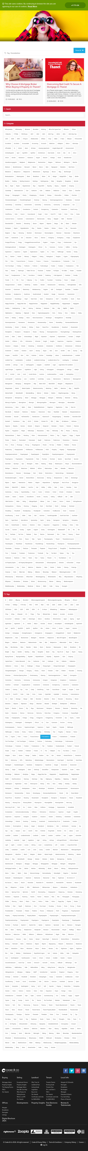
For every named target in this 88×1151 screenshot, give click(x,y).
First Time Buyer (9, 266)
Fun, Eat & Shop (65, 1097)
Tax (69, 529)
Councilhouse (55, 689)
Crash (59, 214)
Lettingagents (60, 369)
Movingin (31, 402)
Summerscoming (48, 995)
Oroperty (15, 426)
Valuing (57, 1028)
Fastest (19, 256)
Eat (22, 237)
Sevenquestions (9, 506)
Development (63, 703)
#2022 (10, 600)
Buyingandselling (20, 656)
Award (69, 633)
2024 (64, 134)
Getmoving (61, 285)
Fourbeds (79, 270)
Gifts (80, 285)
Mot (20, 868)
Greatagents (21, 769)
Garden (20, 285)
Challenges (30, 666)
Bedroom (7, 167)
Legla (35, 369)
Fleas (6, 270)
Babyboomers (31, 162)
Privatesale (19, 911)
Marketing (48, 388)
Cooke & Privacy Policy (39, 1142)
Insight (45, 341)
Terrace (27, 539)
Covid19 (15, 694)
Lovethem (32, 379)
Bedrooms (22, 642)
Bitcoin (54, 172)
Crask (27, 694)
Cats (57, 661)
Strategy (64, 525)
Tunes (74, 1019)
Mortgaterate (71, 864)
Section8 (45, 962)
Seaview (21, 496)
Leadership (8, 840)
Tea (6, 534)
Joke (69, 350)
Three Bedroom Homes (75, 548)
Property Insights (7, 1085)
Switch (27, 1000)
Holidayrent (8, 788)
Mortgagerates (45, 864)
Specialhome (24, 520)
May (70, 388)
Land (77, 831)
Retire (22, 948)
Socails (17, 981)
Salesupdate (75, 953)
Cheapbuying (32, 195)
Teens (63, 534)
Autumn (45, 157)
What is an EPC (21, 1097)
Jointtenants (65, 826)
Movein (56, 868)
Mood (26, 398)
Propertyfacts (45, 454)
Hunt (18, 807)
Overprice (37, 426)
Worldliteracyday (9, 586)
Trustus (42, 558)
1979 (36, 605)
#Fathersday (18, 129)
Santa (61, 487)
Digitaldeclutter (25, 228)
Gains (14, 755)
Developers (8, 228)
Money (73, 393)
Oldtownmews (46, 887)
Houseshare (79, 798)
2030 (27, 609)
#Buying (18, 600)
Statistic (28, 991)
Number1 (7, 421)
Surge (13, 1000)
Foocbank (40, 270)
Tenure (14, 539)
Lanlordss (7, 365)
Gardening (27, 285)
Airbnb (20, 148)
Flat (78, 266)
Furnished (49, 280)
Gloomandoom (50, 760)
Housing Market (27, 802)
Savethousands (26, 958)
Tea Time (20, 534)
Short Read (49, 506)
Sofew (23, 515)
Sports (42, 520)
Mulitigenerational (73, 868)
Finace (25, 736)
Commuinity (47, 204)
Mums (6, 873)
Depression (24, 703)
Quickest (76, 459)
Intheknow (78, 346)
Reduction (15, 468)
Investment (8, 350)
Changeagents (71, 666)
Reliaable (63, 468)
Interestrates (49, 346)
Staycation (47, 525)
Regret (57, 934)
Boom (41, 647)
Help (59, 308)
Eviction (60, 247)
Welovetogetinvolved (64, 572)
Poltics (53, 901)
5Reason (69, 139)
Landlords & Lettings (39, 360)
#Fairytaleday (8, 129)
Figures (65, 256)
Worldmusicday (47, 1042)
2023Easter (8, 609)
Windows (25, 581)
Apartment (79, 623)
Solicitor (46, 981)
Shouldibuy (8, 511)
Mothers (33, 868)
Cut (6, 699)
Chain (70, 190)
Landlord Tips (8, 360)
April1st (13, 628)
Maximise (63, 388)
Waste (58, 1033)
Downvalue (67, 233)
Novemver (69, 882)
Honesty (24, 327)
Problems (66, 445)
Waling (44, 1033)
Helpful (72, 308)
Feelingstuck (49, 256)
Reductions (24, 468)
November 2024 (76, 416)
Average (52, 157)
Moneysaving (18, 398)
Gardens (35, 285)
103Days (15, 605)
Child (57, 670)
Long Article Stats (72, 845)
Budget (55, 176)
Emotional (65, 713)
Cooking (15, 689)
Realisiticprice (58, 463)
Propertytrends (29, 459)
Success (7, 529)
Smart (64, 511)
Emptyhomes (76, 237)
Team (35, 534)
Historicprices (33, 783)
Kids (27, 355)
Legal (54, 365)
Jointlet (63, 350)
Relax (56, 468)
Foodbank (50, 746)
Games (20, 755)
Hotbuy (31, 327)
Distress (54, 228)
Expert (48, 727)
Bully (52, 181)
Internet (18, 821)
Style (26, 995)
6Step (12, 614)
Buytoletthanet (40, 656)
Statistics (32, 525)
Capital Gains (8, 661)
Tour (73, 553)
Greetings (36, 769)
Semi (48, 501)
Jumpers (7, 355)
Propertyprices (9, 459)
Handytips (25, 774)
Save (75, 487)
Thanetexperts (9, 544)
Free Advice (32, 275)
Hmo (48, 783)
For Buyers (56, 270)
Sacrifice (30, 487)
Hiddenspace (8, 783)
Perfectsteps (31, 431)
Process (74, 445)
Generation (78, 755)
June (24, 831)
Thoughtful (63, 548)
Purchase (44, 459)
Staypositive (56, 525)
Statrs (35, 991)
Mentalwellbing (30, 393)
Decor (53, 699)
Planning (75, 431)
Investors (24, 350)
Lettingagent (50, 369)
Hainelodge (8, 774)
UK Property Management (25, 562)
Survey (42, 529)
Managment (27, 383)
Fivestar (53, 266)
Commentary (8, 204)
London (62, 845)
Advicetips (75, 143)
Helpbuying (49, 779)
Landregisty (75, 360)
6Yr (26, 614)
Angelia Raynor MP (57, 148)
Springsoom (56, 520)
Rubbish (23, 487)
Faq (6, 256)
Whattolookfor (52, 577)
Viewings (73, 567)
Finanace (30, 261)
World (30, 1042)
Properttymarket (75, 911)
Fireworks (72, 736)
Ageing (72, 619)
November (66, 416)
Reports (44, 944)
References (39, 934)
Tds (79, 529)
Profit (47, 449)
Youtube (53, 1047)
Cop (21, 689)
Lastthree (58, 835)
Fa (48, 252)
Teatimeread (50, 534)
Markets (79, 854)
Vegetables (64, 1028)
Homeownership (42, 322)
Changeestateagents (10, 670)
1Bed (42, 605)
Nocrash (16, 416)
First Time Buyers (21, 741)
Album (35, 623)
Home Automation (38, 318)
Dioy (33, 228)
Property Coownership (18, 915)
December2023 (9, 223)
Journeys (74, 826)
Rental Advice (48, 473)
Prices (12, 445)
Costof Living (73, 209)
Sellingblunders (71, 967)
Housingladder (48, 802)
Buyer (11, 186)
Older (57, 421)
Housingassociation (52, 332)
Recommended (55, 929)
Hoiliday (67, 783)
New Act (73, 407)
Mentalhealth (19, 393)
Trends (30, 558)
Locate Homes (32, 374)
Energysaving (49, 718)
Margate (60, 383)
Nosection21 (46, 416)
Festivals (68, 732)
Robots (7, 487)
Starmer (7, 991)
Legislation (19, 369)
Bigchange (46, 172)
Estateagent (22, 247)
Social (17, 515)
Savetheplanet (14, 958)
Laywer (71, 835)
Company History (70, 1142)
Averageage (16, 633)
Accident (62, 614)
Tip (71, 1014)
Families (69, 252)
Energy (20, 242)
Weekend (54, 572)
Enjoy (59, 242)
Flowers (13, 270)
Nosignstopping (56, 416)
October (36, 421)
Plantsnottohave (9, 435)
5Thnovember (78, 139)
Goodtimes (27, 294)
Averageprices (38, 633)
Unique (78, 562)
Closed (65, 675)
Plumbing (26, 435)
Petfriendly (55, 431)
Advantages (32, 619)
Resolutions (79, 944)
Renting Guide (50, 1085)
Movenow (67, 398)
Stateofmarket (15, 525)
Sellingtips (19, 972)
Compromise (66, 204)
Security (45, 496)
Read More (32, 6)
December (69, 219)
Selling (24, 501)
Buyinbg (49, 186)
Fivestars (60, 266)
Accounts (43, 143)
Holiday (14, 318)
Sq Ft (39, 986)
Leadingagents (30, 365)
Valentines (34, 1028)
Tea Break (12, 534)
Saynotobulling (25, 492)
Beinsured (27, 167)
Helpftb (65, 308)
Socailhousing (9, 515)
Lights (12, 845)
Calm (63, 656)
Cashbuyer (50, 661)
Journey (75, 350)
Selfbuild (60, 496)
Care (27, 190)
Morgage (27, 864)
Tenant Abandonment (61, 1005)
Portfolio (7, 906)
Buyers (18, 186)
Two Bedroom (62, 558)
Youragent (64, 586)
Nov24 (23, 882)
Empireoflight (74, 713)
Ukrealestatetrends (53, 1024)
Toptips (62, 553)
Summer (14, 529)
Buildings (35, 181)
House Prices (8, 798)
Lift (6, 374)
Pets (62, 431)
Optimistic (25, 892)
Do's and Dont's (50, 1089)
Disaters (46, 228)
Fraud (6, 275)
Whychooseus (32, 1038)
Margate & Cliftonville (67, 1082)
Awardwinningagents (11, 162)
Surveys (20, 1000)
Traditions (16, 558)
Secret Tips (21, 962)
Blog (60, 172)
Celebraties (72, 661)
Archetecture (41, 153)
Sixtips (51, 977)
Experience (17, 252)
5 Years (62, 139)
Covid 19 (53, 214)
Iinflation (42, 807)
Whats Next (29, 577)
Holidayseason (26, 788)
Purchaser (52, 459)
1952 (30, 605)
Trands (41, 1019)
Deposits (49, 223)
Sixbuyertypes (42, 977)
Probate (27, 911)
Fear (54, 732)
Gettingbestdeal (71, 285)
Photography (75, 897)
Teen (19, 1005)
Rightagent (56, 482)
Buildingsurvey (44, 181)
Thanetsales (8, 548)
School (54, 492)
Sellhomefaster (34, 967)
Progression (65, 911)
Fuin (22, 280)
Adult (24, 619)
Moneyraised (8, 398)
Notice (16, 882)
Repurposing (52, 944)
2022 (37, 134)
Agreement (17, 623)
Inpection (61, 812)
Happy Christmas (9, 303)
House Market (74, 793)
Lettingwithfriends (62, 840)
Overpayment (51, 892)
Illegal (36, 336)
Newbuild (16, 412)
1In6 (48, 605)
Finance (38, 261)
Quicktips (16, 463)
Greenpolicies (49, 299)
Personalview (40, 431)
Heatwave (46, 308)
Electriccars (30, 713)
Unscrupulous (64, 1024)
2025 (6, 139)
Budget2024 (63, 176)
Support (36, 529)
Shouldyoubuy (26, 511)
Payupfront (15, 431)
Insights (52, 341)
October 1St (44, 421)
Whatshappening (40, 577)
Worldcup (37, 1042)
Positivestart (22, 440)
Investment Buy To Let (54, 821)
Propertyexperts (35, 454)
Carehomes (36, 661)
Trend (23, 558)
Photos (68, 431)
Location (41, 374)
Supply (70, 995)
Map (35, 383)
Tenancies (35, 1005)
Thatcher (27, 1014)
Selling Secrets (21, 1094)
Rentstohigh (74, 478)
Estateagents (32, 247)
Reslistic (30, 482)
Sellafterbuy (8, 967)
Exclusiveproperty (9, 727)
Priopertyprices (36, 445)
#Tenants (66, 129)
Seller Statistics (9, 501)
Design (56, 223)
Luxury (48, 379)
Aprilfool (33, 153)
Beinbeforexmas (17, 167)
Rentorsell (14, 944)
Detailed (74, 223)
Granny (7, 769)
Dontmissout (38, 233)
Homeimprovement (10, 322)
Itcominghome (17, 826)
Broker (43, 176)
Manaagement (77, 379)
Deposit (42, 223)
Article (7, 157)
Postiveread (32, 440)
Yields (50, 586)
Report (14, 482)
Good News (79, 760)
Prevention (75, 440)
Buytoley (49, 656)
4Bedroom (62, 609)
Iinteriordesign (28, 336)
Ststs (77, 525)
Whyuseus (8, 581)
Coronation (64, 209)
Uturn (23, 567)
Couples (71, 689)
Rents (66, 478)
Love (25, 379)
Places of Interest (66, 1099)
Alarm (26, 148)
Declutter (18, 223)
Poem (33, 901)
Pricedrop (51, 906)
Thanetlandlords (63, 1010)
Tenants (7, 539)
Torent (21, 1019)
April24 (28, 628)
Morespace (19, 864)
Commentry (18, 204)
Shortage (63, 506)
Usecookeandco (9, 567)
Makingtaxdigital (76, 849)
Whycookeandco (68, 577)
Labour (57, 355)
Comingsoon (73, 675)
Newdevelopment (18, 878)
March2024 (52, 383)
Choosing (79, 670)
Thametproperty (48, 539)
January (38, 350)
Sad (37, 487)
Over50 (33, 892)
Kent (22, 355)
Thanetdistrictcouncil (68, 539)
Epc (76, 242)
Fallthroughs (8, 732)
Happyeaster (44, 303)
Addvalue (17, 619)
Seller (71, 496)
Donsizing (21, 233)
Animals (43, 623)
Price (6, 445)
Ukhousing (33, 1024)
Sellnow (42, 501)
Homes (51, 322)
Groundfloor (65, 299)
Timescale (13, 553)
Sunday (22, 529)
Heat (24, 308)
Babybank (22, 162)
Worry (17, 1047)
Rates (36, 463)
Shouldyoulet (37, 511)
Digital (15, 228)
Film (6, 261)
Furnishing (58, 280)
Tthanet (49, 558)
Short (41, 506)
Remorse (18, 473)
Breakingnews (20, 176)
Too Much (54, 553)
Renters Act (55, 939)
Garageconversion (10, 285)
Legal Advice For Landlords (66, 365)
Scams (40, 492)
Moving (75, 398)
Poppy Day (61, 901)
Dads (11, 699)
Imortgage (51, 807)
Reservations (22, 482)
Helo (53, 308)
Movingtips (62, 402)
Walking (30, 572)
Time (6, 553)
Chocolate (71, 670)
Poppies (64, 435)
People (23, 431)
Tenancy (70, 534)
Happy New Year (21, 303)
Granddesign (18, 299)
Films (12, 261)
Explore (42, 252)
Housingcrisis (38, 802)
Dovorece (57, 708)
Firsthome (26, 266)
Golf (52, 289)
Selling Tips (61, 967)
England (45, 242)
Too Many (8, 1019)
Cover (46, 214)
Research (61, 944)
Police (33, 435)
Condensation (9, 209)
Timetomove (31, 553)
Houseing (26, 798)
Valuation (38, 567)
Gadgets (73, 280)
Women (51, 581)
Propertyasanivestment (11, 454)
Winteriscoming (42, 581)
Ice (24, 807)
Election (43, 237)
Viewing (66, 567)
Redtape (7, 468)
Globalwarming (36, 289)
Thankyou (17, 548)
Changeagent (15, 195)
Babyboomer (77, 633)
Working (58, 581)
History (60, 313)
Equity (71, 718)
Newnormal (42, 412)
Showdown (33, 977)
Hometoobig (8, 327)
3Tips (49, 139)
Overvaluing (79, 892)
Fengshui (58, 256)
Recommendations (77, 463)
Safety (49, 487)
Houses (35, 332)
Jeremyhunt (41, 826)
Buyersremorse (26, 186)
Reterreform (14, 948)
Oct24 (29, 421)
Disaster (39, 228)
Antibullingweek (9, 153)
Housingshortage (65, 332)
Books (35, 647)
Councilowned (31, 214)
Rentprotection (58, 478)
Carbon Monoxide (20, 661)
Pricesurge (19, 445)
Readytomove (27, 929)
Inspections (60, 341)
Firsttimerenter (69, 741)
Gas (47, 755)
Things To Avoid (52, 548)
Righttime (79, 948)
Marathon (18, 854)
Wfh (74, 572)
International (68, 346)
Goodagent (59, 289)
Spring (48, 520)
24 (38, 609)
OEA (52, 421)
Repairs (7, 482)
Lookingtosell (8, 379)
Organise (7, 426)
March (25, 854)
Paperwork (16, 897)
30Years (43, 139)
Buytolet (64, 186)
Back (16, 638)
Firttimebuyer (8, 746)
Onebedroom (73, 887)
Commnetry (38, 204)
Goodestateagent (18, 765)
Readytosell (37, 929)
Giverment (8, 289)
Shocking (26, 506)
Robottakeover (27, 953)
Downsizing (74, 708)
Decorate (60, 699)
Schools (61, 492)
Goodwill (46, 294)
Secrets (38, 496)
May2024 (76, 388)
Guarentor (64, 769)
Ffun (6, 736)
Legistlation (28, 369)
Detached (38, 703)
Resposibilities (46, 482)
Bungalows (68, 181)
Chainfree (77, 190)
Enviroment (59, 718)
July (81, 350)
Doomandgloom (49, 233)
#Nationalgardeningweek (38, 600)
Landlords (28, 360)
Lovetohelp (41, 379)
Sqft (45, 986)
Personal (46, 897)
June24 (30, 831)
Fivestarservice (69, 266)
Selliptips (28, 972)
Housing (42, 332)
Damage (18, 699)
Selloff (35, 972)
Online (7, 892)
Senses (54, 501)
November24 (49, 882)
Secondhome (30, 496)
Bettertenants (36, 172)
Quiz (23, 463)
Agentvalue (8, 623)
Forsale (72, 270)
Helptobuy (18, 313)
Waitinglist (36, 1033)
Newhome (25, 412)
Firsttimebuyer (44, 266)
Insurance (7, 346)
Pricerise (59, 906)
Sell (66, 496)
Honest (17, 327)
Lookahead (15, 849)
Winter (33, 581)
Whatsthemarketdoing (20, 1038)
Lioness (26, 845)
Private (45, 445)
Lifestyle (76, 369)
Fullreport (52, 751)
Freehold (40, 275)
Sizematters (47, 511)
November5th (59, 882)
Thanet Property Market (49, 1010)
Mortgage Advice (7, 1082)
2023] (58, 134)
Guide (72, 299)
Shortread (71, 506)
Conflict (18, 209)
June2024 (15, 355)
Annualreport (58, 623)
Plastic (19, 435)
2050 (18, 139)
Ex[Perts (68, 247)
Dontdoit (29, 233)
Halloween (17, 774)
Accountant (8, 619)
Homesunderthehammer (71, 322)
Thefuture (25, 548)
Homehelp (68, 318)
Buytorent (56, 656)
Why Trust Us (35, 1082)
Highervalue (18, 783)
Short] (56, 506)
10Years (74, 129)
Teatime (42, 534)
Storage (63, 991)
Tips (47, 553)
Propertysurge (65, 920)
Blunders (28, 647)
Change (7, 195)
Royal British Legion (39, 953)
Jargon (45, 350)
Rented (21, 478)
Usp (18, 567)
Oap (24, 421)
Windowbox (17, 581)
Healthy (7, 308)
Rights (71, 948)
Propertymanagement (58, 454)
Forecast (77, 746)
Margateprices (69, 383)
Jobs (51, 350)
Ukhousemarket (40, 562)
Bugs (70, 176)
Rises (11, 953)
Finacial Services (20, 261)
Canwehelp (8, 190)
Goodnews (8, 294)
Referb (24, 934)
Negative (65, 873)
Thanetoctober (74, 1010)
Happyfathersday (54, 303)
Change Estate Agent (59, 666)
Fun (36, 280)
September (53, 972)
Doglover (7, 233)
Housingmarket (59, 802)
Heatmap (38, 308)
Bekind (34, 167)
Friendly (75, 275)
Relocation (71, 468)
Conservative (36, 685)
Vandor (52, 567)
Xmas (23, 1047)
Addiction (52, 143)
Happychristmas (33, 303)
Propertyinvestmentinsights (68, 915)
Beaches (75, 162)
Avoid (59, 157)
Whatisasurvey (9, 577)
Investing (33, 821)
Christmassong (34, 675)
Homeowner (21, 322)
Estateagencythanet (10, 247)
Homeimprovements (62, 788)
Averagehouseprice (27, 633)
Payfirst (7, 431)
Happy (33, 774)
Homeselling (59, 322)
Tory (68, 553)
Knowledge (49, 355)
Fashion (12, 256)
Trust (36, 558)
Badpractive (51, 638)
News (49, 412)
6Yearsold (19, 614)
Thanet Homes (36, 1010)
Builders (7, 181)
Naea (29, 407)
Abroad (55, 614)
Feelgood (34, 256)
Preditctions (56, 440)
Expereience (8, 252)
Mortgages (42, 398)
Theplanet (42, 548)
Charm (43, 670)
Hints (53, 313)
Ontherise (74, 421)
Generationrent (51, 285)
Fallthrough (60, 252)
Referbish (32, 468)
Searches (77, 492)
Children (66, 195)
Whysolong (79, 577)
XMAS (44, 586)
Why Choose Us (21, 1092)
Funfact (42, 280)
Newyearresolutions (75, 412)
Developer (54, 703)
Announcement (70, 148)
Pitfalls (7, 901)
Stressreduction (9, 995)
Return (37, 948)
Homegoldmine (59, 318)
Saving (16, 492)
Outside (30, 426)
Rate (6, 929)
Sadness (55, 953)
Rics (57, 948)
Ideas (13, 336)
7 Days (32, 614)
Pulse (37, 459)
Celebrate (47, 190)
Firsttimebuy (48, 741)
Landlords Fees (36, 1085)
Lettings (69, 369)
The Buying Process (7, 1087)
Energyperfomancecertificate (32, 242)
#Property (67, 600)
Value (45, 567)
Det (62, 223)
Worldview (30, 586)
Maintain (55, 849)
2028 (12, 139)
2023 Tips (50, 134)
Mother (26, 868)
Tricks (54, 1019)
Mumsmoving (8, 407)
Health (7, 779)
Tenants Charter (50, 1082)
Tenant (78, 534)
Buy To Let (60, 652)
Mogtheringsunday (63, 393)
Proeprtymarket (19, 449)
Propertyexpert (24, 454)
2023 (43, 134)
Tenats (79, 1005)
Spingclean (15, 986)
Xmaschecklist (31, 1047)
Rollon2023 (15, 487)
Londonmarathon (51, 374)
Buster (47, 652)
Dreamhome (76, 233)
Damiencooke (40, 219)
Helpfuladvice (8, 313)
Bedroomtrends (32, 642)
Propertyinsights (54, 915)
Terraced (20, 1010)
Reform (40, 468)
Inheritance (52, 812)
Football (48, 270)
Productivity (8, 449)
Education (29, 237)
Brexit (28, 176)
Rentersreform (75, 939)
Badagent (33, 638)
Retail (6, 948)
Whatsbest (8, 1038)
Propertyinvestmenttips (11, 920)
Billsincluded (63, 642)
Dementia (7, 703)
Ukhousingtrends (51, 562)
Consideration (26, 209)
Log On (45, 1145)
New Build (74, 873)
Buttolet (76, 181)
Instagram (26, 816)
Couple (40, 214)
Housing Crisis (16, 802)
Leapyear (39, 365)
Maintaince (67, 379)
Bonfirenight (67, 172)
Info (21, 341)
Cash (41, 190)
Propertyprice (35, 920)
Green (41, 299)
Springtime (66, 520)
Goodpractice (17, 294)
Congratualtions (26, 685)
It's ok (76, 5)
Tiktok (51, 1014)
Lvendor (48, 849)
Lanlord (43, 835)
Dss (81, 708)
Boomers (48, 647)
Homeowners (31, 322)
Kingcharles (51, 831)
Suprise (7, 1000)
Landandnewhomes (67, 355)
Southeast (74, 515)
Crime (65, 214)
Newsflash (56, 412)
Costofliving (8, 214)
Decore (35, 223)
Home (28, 318)
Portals (7, 440)
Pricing (27, 445)
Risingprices (75, 482)
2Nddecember (34, 139)
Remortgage (27, 473)
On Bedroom (65, 421)
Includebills (71, 807)
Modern (53, 393)
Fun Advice (66, 751)
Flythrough (21, 270)
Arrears (47, 628)
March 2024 (42, 383)
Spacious (70, 981)
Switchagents (51, 529)
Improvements (61, 336)
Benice (41, 167)
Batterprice (67, 162)
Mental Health (9, 393)
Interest (23, 346)
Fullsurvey (29, 280)
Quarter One (32, 925)
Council (22, 214)
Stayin (56, 991)
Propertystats (19, 459)
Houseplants (8, 332)
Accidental (8, 143)
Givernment (17, 289)
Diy (66, 228)
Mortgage (33, 398)
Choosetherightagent (25, 200)
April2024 (25, 153)
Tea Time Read (48, 1000)
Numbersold (78, 882)
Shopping (34, 506)
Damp (49, 219)
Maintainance (57, 379)
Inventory (25, 821)
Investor (16, 350)
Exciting (75, 247)
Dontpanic (49, 708)
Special (7, 986)
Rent (34, 473)
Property (62, 449)
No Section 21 (71, 878)
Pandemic (8, 897)
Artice (74, 153)
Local (24, 374)
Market (17, 388)
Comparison (54, 680)
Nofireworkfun (25, 416)
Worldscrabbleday (74, 1042)
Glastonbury (26, 289)
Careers (81, 1142)
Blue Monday (14, 647)
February (26, 256)
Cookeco (7, 689)
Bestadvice (8, 172)
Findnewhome (63, 736)
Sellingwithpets (33, 501)
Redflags (71, 929)
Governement (70, 294)
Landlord (77, 355)
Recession (45, 929)
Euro (47, 722)
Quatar (40, 925)
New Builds (8, 412)
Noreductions (35, 416)
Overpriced (45, 426)
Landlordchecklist (25, 835)
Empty (68, 237)
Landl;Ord (7, 835)
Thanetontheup (50, 544)
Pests (48, 431)
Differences (73, 703)
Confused (16, 685)
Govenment (61, 294)
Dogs (14, 233)
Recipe (67, 463)
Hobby (80, 313)
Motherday (59, 398)
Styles (32, 995)
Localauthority (48, 845)
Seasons (70, 958)
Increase (71, 336)
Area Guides (51, 153)
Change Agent (46, 666)
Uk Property (13, 1024)
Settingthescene (77, 501)
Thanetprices (61, 544)
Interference (59, 346)
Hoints (7, 318)
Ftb (17, 280)
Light (6, 845)
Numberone (16, 421)
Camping (71, 186)
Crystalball (56, 694)
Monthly (69, 859)
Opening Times (16, 892)
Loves (34, 849)
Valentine (30, 567)
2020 (53, 605)
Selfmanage (68, 962)
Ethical (40, 247)
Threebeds (44, 1014)
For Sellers (64, 270)
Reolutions (29, 944)
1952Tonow (24, 134)
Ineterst (7, 341)
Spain (6, 520)
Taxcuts (39, 1000)
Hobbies (73, 313)
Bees (41, 642)
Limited (12, 374)
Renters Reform (30, 478)
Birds (70, 642)
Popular (78, 435)
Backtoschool (41, 162)
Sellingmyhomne (9, 972)
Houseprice (18, 332)
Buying (56, 186)
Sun (57, 995)
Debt (62, 219)
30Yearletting (53, 609)
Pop (58, 435)
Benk (47, 167)
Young (57, 586)
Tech (58, 534)
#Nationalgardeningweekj (55, 600)
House (37, 327)
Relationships (48, 468)
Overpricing (61, 892)
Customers (20, 219)
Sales (55, 487)
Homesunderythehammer (49, 793)
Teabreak (28, 534)
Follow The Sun (31, 270)
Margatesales (8, 388)
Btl (49, 176)
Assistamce (21, 157)
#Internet (27, 129)
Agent (78, 619)
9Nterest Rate (46, 614)
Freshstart (67, 275)
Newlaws (33, 412)
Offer (28, 887)
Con (74, 204)
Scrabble (55, 958)
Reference (31, 934)
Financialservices (55, 261)
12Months (8, 134)
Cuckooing (65, 694)
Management (8, 383)
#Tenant (75, 600)
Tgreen (39, 539)
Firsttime (35, 266)
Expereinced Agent (29, 727)
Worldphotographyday (60, 1042)
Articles (13, 157)
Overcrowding (41, 892)
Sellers (17, 501)
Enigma (53, 242)
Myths (23, 407)
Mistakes (44, 859)
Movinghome (22, 402)
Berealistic (63, 167)
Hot (67, 793)
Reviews (51, 948)
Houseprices (27, 332)
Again (65, 619)
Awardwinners (67, 157)
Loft (56, 845)
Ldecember (78, 835)
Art (69, 153)
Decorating (27, 223)
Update (7, 1028)
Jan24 (31, 350)
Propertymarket (71, 454)
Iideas (19, 336)
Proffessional (29, 449)
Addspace (60, 143)
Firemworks (66, 261)
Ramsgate (29, 463)
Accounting (35, 143)
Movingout (52, 402)
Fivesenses (18, 746)
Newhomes (37, 878)
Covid (77, 689)
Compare (45, 680)
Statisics (24, 525)
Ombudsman (64, 887)
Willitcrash (49, 1038)
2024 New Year (73, 134)
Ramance (69, 925)
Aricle (58, 153)
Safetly (43, 487)
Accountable (25, 143)
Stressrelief (19, 995)
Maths (56, 388)
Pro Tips (52, 445)
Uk (70, 558)
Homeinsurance (75, 788)
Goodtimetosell (37, 294)
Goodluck (75, 289)
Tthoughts (61, 1019)
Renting (49, 478)
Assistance (30, 157)
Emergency (51, 237)
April (18, 153)
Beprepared (54, 167)
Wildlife (41, 1038)
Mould (49, 868)
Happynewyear (66, 303)
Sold (35, 515)
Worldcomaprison (68, 581)
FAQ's (4, 1089)
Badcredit (41, 638)
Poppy (71, 435)
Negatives (50, 407)
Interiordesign (9, 821)
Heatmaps (34, 779)
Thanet (57, 539)
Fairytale (62, 727)
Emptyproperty (16, 718)
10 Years (7, 605)
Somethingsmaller (52, 515)
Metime (39, 393)
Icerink (7, 336)
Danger (25, 699)
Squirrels (51, 986)
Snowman (72, 511)
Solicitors (42, 515)
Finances (46, 261)
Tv (55, 558)
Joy (80, 826)
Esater (78, 718)
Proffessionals (39, 449)
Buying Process (9, 656)
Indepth (78, 336)
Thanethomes (28, 544)
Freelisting (48, 275)
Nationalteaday (46, 873)
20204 (59, 605)
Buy (6, 186)
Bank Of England (61, 638)
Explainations (33, 252)
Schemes (47, 492)
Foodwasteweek (60, 746)
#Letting (43, 129)
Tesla (33, 539)
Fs (12, 280)
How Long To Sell (9, 807)
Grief (57, 299)
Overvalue (53, 426)
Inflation (14, 341)
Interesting (31, 346)
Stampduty (75, 520)
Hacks (78, 299)
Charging (29, 670)
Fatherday (38, 732)
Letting (42, 369)
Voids (14, 572)
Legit (38, 840)
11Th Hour (23, 605)
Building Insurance (25, 181)
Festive (75, 732)
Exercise (19, 727)
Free (24, 275)
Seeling (53, 496)
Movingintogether (42, 402)
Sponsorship (34, 520)
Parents (61, 426)
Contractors (46, 685)
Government (8, 299)
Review (44, 948)
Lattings (15, 365)
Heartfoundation (16, 779)
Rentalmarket (70, 473)
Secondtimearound (10, 962)
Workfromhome (22, 1042)
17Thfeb (16, 134)
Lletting (33, 845)
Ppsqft (39, 440)
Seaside (7, 496)
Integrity (16, 346)
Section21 (36, 962)
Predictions (47, 440)
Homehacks (51, 788)
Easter (6, 237)
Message (30, 859)
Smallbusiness (56, 511)
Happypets (76, 303)
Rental (40, 473)
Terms (20, 539)
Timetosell (40, 553)
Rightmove (64, 948)
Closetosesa (69, 200)
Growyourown (55, 769)
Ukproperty (42, 1024)
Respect (38, 482)
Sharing (18, 506)
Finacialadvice (45, 736)
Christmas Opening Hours (20, 675)
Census (64, 190)
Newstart (64, 412)
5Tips (6, 614)
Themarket (34, 548)
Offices (5, 1103)
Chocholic (74, 195)
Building (14, 181)
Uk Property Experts (10, 562)
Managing (18, 383)
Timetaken (22, 553)
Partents (69, 426)
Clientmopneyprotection (56, 200)
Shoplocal (61, 972)
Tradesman (8, 558)
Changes (21, 670)
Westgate (63, 1092)
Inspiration (69, 341)
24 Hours (44, 609)
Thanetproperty (9, 1014)
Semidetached (43, 972)
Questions (48, 925)
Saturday (68, 487)
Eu (46, 247)
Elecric (36, 237)
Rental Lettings (59, 473)
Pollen (46, 901)
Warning (51, 1033)
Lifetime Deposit (74, 840)
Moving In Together (10, 402)
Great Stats (34, 299)
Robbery (18, 953)
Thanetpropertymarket (73, 544)
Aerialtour (47, 619)
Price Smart (43, 906)
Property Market (31, 915)
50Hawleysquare (73, 609)
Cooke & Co (66, 685)
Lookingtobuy (69, 374)
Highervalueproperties (43, 313)
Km (65, 831)
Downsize (58, 233)
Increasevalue (8, 812)
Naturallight (57, 873)
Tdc (74, 529)
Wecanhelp (46, 572)
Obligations (14, 887)
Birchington (64, 1089)
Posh (14, 906)
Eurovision (52, 247)
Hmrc (66, 313)
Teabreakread (66, 1000)
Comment (77, 200)
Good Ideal (70, 760)
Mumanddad (71, 402)
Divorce (61, 228)
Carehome (34, 190)
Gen (53, 755)
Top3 (15, 1019)
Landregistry (65, 360)
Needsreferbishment (39, 407)
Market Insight (48, 854)
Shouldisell (17, 511)
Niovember (8, 416)
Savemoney (8, 492)
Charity (24, 195)
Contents (35, 209)
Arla (64, 153)
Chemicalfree (58, 195)
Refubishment (49, 934)
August (38, 157)
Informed (37, 341)
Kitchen (41, 355)
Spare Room (14, 520)
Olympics (55, 887)
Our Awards (5, 1092)
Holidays (21, 318)
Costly (32, 689)
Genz (6, 760)
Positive (14, 440)
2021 (32, 134)
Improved (52, 336)
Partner (39, 897)
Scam (33, 492)
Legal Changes (9, 369)
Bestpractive (26, 172)
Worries (38, 586)
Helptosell (26, 313)
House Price (45, 327)
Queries (60, 459)
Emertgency (60, 237)
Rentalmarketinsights (10, 478)
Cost (26, 689)
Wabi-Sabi (22, 572)
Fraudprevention (15, 275)
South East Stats (64, 515)
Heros (33, 313)
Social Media (32, 981)
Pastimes (76, 426)
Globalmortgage (39, 760)
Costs (16, 214)
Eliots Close (48, 713)
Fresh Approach (58, 275)
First (73, 261)
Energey (25, 718)
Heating (31, 308)
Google (53, 294)
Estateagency (8, 722)
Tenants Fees (50, 1087)
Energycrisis (40, 718)
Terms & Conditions (55, 1142)
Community (57, 204)
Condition (8, 685)
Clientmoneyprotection (54, 675)
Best (46, 642)
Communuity (36, 680)
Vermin (79, 1028)
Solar (29, 515)
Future (66, 280)
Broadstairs (36, 176)
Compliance (63, 680)
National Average (34, 873)
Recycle (64, 929)
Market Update (26, 388)
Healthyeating (16, 308)
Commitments (28, 204)
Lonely (61, 374)
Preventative (66, 440)
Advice (67, 143)
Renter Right (46, 939)
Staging (59, 986)
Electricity (39, 713)
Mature (7, 859)
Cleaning (44, 200)
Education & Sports (66, 1094)
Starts (6, 525)
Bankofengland (73, 638)
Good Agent (60, 760)
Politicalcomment (42, 435)
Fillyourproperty (75, 256)
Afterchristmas (57, 619)
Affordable (8, 148)
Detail (67, 223)
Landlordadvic (19, 360)
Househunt (65, 327)
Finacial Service (34, 736)
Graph (26, 299)
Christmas (36, 200)
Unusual (73, 1024)
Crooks (78, 214)
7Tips (38, 614)
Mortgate (50, 398)
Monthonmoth (9, 864)
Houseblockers (55, 327)
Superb (29, 529)
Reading (43, 463)
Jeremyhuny (50, 826)
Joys (6, 831)
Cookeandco (55, 209)
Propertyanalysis (71, 449)
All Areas (33, 148)
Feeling (41, 256)
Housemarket (74, 327)
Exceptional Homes (22, 1082)
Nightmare (61, 878)
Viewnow (7, 572)
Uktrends (61, 562)
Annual (50, 623)
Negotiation (59, 407)
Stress (71, 525)
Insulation (78, 341)
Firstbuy (19, 266)
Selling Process (51, 967)
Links (18, 374)
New (66, 407)
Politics (52, 435)
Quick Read (68, 459)
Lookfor (23, 849)
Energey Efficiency (10, 242)
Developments (22, 1103)
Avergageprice (49, 633)
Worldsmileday (21, 586)
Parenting (24, 897)
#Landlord (35, 129)
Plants (21, 901)
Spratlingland (24, 986)
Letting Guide (35, 1087)
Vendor (59, 567)
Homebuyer (49, 318)
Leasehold (47, 365)
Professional (50, 911)
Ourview (23, 426)
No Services (8, 882)
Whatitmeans (19, 577)
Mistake (46, 393)
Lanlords (50, 835)
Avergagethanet (60, 633)
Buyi (34, 186)
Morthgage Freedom (10, 868)
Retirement (29, 948)
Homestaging (36, 793)
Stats (39, 525)
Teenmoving (27, 1005)
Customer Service (9, 219)
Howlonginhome (77, 332)
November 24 (39, 882)
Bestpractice (17, 172)
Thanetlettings (39, 544)
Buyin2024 (41, 186)
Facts (53, 252)
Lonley (7, 849)
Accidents (16, 143)
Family (75, 252)
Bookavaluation (9, 176)
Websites (37, 572)
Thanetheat (19, 544)
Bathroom (58, 162)
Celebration (56, 190)
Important (44, 336)
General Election (68, 755)
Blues (22, 647)
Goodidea (67, 289)
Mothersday (42, 868)
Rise (6, 953)
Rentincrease (40, 478)
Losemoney (18, 379)
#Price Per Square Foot (55, 129)
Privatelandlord (9, 911)
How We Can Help (22, 1089)
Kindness (34, 355)
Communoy (27, 680)
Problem (59, 445)
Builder (76, 176)
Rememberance (9, 473)
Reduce (79, 929)
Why (60, 577)
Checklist (42, 195)
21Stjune (25, 139)
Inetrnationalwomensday (22, 812)
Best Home (71, 167)
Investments (66, 821)
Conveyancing (45, 209)
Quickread (8, 463)
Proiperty (54, 449)
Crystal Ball (48, 694)
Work (13, 1042)
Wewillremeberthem (77, 1033)
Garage (27, 755)
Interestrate (40, 346)
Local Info (65, 1078)
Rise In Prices (65, 482)
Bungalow (59, 181)
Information (29, 341)
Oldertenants (36, 887)
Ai (14, 148)
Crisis (71, 214)
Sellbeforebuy (18, 967)
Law (22, 365)
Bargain (50, 162)
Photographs (65, 897)
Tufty (68, 1019)
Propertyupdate (76, 920)
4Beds (55, 139)
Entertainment (68, 242)
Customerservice (30, 219)
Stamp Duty (67, 986)
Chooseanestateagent (11, 200)
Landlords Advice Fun (53, 360)
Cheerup (49, 195)
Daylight (56, 219)
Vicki (6, 1033)
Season (14, 496)
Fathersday (47, 732)
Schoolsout (69, 492)
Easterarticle (15, 237)
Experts (25, 252)
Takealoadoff (61, 529)
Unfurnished (70, 562)
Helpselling (57, 779)
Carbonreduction (18, 190)
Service (61, 501)
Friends (7, 280)
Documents (73, 228)
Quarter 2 (23, 925)
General (42, 285)
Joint (56, 350)
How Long (69, 802)
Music (17, 407)
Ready (50, 463)
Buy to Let (34, 1092)
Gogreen (45, 289)
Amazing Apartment (44, 148)
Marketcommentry (38, 388)
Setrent (68, 501)
